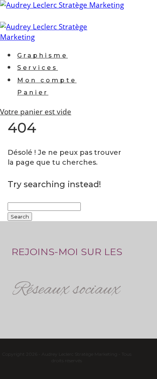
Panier (32, 92)
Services (37, 67)
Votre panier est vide (35, 112)
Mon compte (47, 80)
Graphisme (42, 55)
